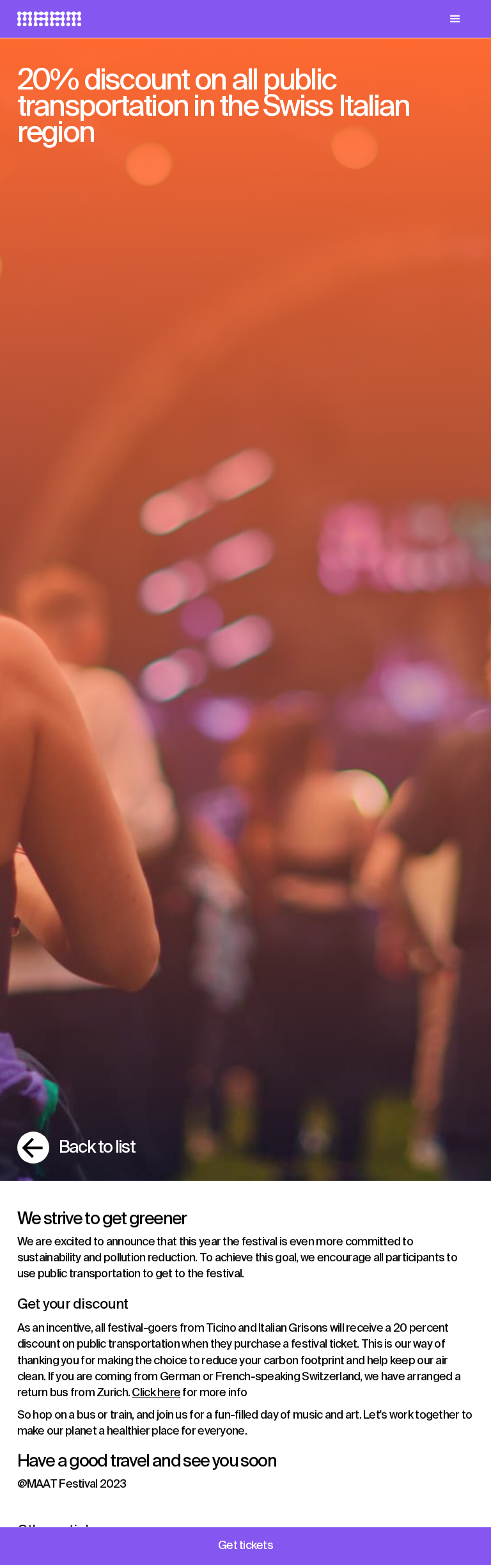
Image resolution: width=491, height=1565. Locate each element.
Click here (156, 1393)
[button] (455, 19)
